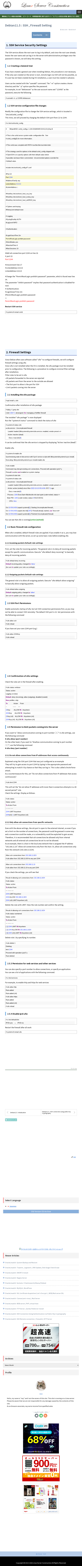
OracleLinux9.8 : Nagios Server (16, 1278)
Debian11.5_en (11, 1120)
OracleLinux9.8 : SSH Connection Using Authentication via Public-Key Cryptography (35, 1314)
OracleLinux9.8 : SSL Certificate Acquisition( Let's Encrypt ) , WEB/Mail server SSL (34, 1293)
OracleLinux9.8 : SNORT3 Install (16, 1273)
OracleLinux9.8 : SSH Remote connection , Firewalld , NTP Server (28, 1319)
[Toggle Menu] (79, 12)
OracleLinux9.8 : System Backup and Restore (21, 1262)
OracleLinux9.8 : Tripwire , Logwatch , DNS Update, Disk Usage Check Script (32, 1267)
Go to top (74, 1068)
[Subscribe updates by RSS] (45, 1415)
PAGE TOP (41, 1554)
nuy (41, 1393)
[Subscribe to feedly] (41, 1415)
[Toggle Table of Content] (45, 35)
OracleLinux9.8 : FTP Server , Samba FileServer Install (24, 1309)
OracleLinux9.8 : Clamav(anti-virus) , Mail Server (22, 1298)
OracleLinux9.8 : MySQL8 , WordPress (18, 1288)
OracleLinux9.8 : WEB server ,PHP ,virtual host (21, 1303)
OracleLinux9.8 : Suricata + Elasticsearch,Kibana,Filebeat (25, 1283)
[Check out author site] (36, 1415)
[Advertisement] (41, 330)
